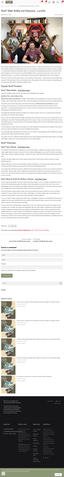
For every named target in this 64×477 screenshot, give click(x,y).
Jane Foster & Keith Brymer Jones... (20, 241)
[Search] (58, 2)
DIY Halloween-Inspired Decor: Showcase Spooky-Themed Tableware (34, 376)
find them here (24, 90)
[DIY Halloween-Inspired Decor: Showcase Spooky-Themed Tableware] (8, 384)
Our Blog (35, 446)
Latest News (46, 424)
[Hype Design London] (9, 2)
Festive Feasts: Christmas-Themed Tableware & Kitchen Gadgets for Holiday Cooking (38, 302)
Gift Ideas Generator (35, 449)
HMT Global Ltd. (21, 444)
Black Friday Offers (35, 454)
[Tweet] (12, 226)
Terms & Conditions (35, 439)
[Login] (49, 2)
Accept (58, 474)
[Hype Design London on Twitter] (46, 458)
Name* (3, 255)
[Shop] (54, 2)
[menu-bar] (3, 2)
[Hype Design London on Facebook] (43, 458)
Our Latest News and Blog (40, 230)
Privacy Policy (36, 443)
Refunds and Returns (36, 435)
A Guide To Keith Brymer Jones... (43, 241)
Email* (3, 259)
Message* (3, 263)
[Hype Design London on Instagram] (48, 458)
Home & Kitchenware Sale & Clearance (37, 460)
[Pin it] (15, 226)
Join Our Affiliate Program (36, 430)
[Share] (9, 226)
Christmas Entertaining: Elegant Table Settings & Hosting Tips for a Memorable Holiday (38, 339)
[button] (61, 283)
